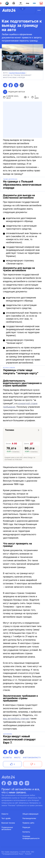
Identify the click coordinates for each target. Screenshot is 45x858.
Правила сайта (28, 823)
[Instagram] (27, 783)
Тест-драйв (6, 818)
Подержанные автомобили (7, 828)
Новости (5, 814)
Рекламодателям (29, 818)
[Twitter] (9, 783)
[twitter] (16, 85)
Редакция (26, 827)
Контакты (26, 832)
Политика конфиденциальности (31, 837)
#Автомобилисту (32, 758)
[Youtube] (15, 783)
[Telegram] (21, 783)
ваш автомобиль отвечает (16, 718)
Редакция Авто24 (16, 92)
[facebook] (11, 85)
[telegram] (5, 85)
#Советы (7, 758)
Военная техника (8, 823)
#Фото (17, 758)
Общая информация (30, 814)
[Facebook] (4, 783)
